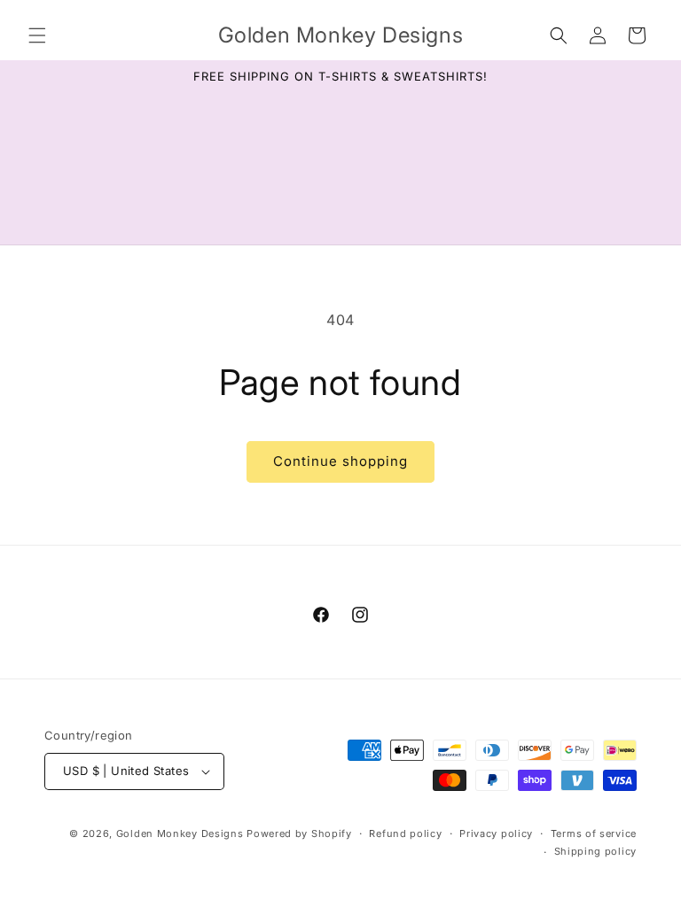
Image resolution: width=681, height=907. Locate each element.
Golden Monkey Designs (180, 833)
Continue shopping (340, 461)
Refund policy (405, 833)
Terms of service (594, 833)
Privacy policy (496, 833)
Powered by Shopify (299, 833)
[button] (37, 35)
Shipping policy (596, 851)
